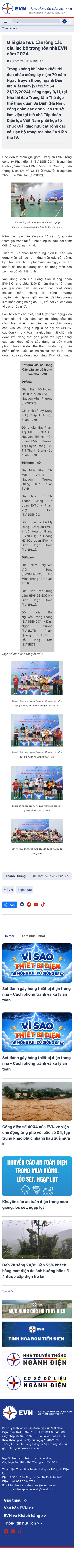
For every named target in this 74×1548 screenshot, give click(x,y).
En (69, 21)
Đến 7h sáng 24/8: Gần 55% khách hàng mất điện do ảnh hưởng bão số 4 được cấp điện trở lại (35, 1271)
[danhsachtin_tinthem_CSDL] (37, 1382)
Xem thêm (8, 1291)
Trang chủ (8, 28)
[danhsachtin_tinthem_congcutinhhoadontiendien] (37, 1334)
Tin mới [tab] (8, 936)
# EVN (8, 890)
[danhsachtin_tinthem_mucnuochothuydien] (37, 1309)
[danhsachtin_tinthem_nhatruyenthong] (37, 1359)
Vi (64, 21)
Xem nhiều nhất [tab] (33, 936)
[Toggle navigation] (5, 21)
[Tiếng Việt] (37, 8)
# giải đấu (24, 890)
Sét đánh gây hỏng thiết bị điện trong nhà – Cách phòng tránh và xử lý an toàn (36, 994)
